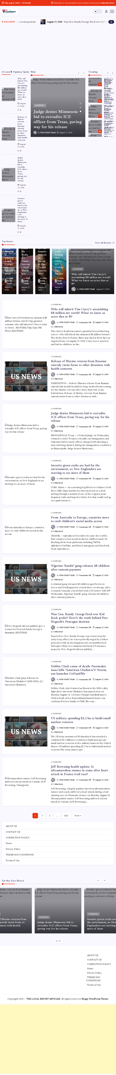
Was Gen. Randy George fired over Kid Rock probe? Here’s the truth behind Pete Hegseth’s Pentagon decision (79, 618)
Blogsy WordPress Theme (95, 998)
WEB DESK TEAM (48, 132)
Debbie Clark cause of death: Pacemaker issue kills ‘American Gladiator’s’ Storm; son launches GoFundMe (79, 670)
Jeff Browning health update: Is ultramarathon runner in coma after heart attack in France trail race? (79, 770)
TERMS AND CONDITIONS (20, 854)
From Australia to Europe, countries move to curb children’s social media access (109, 135)
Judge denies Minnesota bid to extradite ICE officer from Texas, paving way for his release (22, 169)
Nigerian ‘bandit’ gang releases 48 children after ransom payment (80, 567)
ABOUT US (11, 826)
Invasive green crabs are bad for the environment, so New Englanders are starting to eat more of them (23, 210)
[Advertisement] (58, 47)
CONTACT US (13, 832)
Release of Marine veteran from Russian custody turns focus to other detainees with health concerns (22, 128)
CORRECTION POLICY (18, 837)
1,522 (66, 815)
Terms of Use (13, 860)
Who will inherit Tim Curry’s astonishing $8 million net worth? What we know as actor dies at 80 (22, 89)
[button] (98, 11)
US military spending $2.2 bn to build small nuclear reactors (81, 720)
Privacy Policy (13, 849)
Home (9, 843)
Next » (78, 815)
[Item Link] (8, 94)
